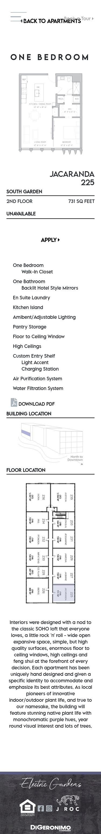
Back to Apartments (51, 21)
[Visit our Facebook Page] (41, 808)
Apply (49, 239)
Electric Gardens (51, 785)
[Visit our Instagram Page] (49, 808)
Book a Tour (78, 18)
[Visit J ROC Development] (67, 803)
